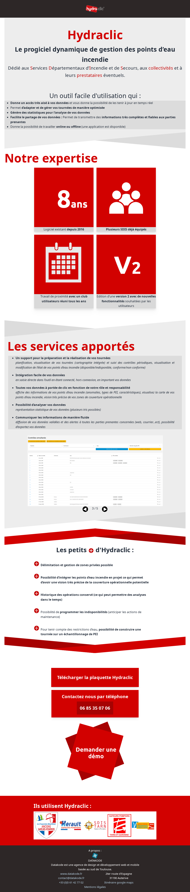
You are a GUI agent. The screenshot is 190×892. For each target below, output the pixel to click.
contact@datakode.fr (71, 878)
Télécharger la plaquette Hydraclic (95, 677)
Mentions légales (95, 887)
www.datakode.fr (71, 873)
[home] (95, 8)
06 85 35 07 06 (95, 708)
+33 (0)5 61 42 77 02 (71, 882)
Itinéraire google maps (118, 882)
